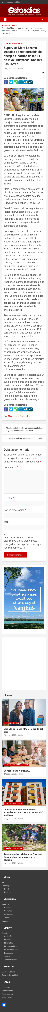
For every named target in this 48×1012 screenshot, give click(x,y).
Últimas (8, 695)
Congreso (6, 987)
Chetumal (8, 911)
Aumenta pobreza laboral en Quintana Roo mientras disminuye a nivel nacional (23, 857)
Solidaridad (8, 914)
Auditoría (8, 936)
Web (6, 521)
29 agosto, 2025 (10, 68)
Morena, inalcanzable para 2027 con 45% (25, 438)
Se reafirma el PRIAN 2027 (17, 770)
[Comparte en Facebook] (6, 82)
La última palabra (12, 765)
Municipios (17, 44)
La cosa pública (10, 946)
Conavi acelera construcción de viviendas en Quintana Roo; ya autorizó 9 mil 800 (23, 812)
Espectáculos (7, 991)
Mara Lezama (13, 416)
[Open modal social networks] (30, 82)
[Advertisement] (24, 663)
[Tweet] (11, 82)
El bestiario (8, 939)
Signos (16, 723)
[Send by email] (20, 82)
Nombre (9, 498)
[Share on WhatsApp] (16, 82)
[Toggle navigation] (5, 19)
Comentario (11, 467)
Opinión (7, 723)
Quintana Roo (25, 416)
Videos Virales (8, 997)
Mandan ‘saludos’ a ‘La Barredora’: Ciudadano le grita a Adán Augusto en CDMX (24, 429)
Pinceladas (8, 953)
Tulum (6, 917)
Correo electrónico (15, 509)
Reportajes (6, 886)
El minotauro (9, 943)
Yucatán (5, 921)
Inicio (4, 882)
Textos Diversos (10, 960)
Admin (20, 68)
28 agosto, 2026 (10, 735)
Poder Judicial (7, 994)
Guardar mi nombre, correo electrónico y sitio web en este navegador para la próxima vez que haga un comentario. (22, 542)
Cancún (7, 44)
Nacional (7, 892)
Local (6, 889)
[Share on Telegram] (25, 82)
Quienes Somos (8, 972)
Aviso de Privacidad (10, 975)
